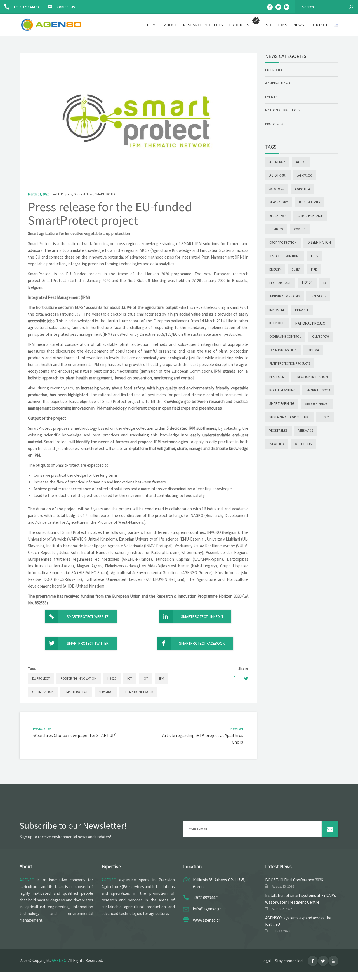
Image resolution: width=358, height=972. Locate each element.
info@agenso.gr (207, 909)
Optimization (43, 692)
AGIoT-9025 (276, 189)
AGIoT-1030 (304, 175)
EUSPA (296, 269)
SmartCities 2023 (318, 390)
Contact (319, 24)
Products (274, 123)
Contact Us (66, 6)
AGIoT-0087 (277, 175)
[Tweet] (243, 678)
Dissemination (319, 242)
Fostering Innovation (78, 678)
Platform (277, 377)
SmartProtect (76, 692)
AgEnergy (277, 162)
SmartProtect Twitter (88, 643)
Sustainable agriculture (289, 417)
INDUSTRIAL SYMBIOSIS (284, 296)
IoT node (276, 323)
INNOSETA (276, 309)
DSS (314, 256)
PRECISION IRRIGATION (312, 377)
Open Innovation (283, 350)
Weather (276, 444)
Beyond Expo (278, 202)
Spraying (105, 692)
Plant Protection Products (289, 363)
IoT (145, 678)
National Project (311, 323)
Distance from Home (284, 256)
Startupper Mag (316, 404)
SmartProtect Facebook (202, 643)
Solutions (277, 24)
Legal (266, 960)
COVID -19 (276, 229)
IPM (161, 678)
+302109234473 (26, 6)
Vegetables (278, 430)
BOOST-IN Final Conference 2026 (294, 879)
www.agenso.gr (206, 920)
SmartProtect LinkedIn (202, 616)
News (299, 24)
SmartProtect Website (88, 616)
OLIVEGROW (320, 337)
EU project (41, 678)
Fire (314, 269)
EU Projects (64, 194)
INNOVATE (302, 310)
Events (271, 97)
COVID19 (299, 229)
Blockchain (278, 216)
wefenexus (303, 444)
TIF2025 (325, 417)
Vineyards (305, 431)
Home (152, 24)
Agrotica (302, 189)
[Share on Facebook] (231, 678)
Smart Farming (281, 403)
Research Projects (203, 24)
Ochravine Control (285, 336)
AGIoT (301, 162)
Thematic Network (138, 692)
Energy (275, 269)
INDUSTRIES (318, 296)
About (170, 24)
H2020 (111, 678)
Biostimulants (309, 202)
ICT (129, 678)
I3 (324, 283)
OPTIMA (313, 350)
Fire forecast (280, 283)
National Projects (282, 110)
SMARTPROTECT (106, 194)
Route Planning (282, 390)
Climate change (310, 215)
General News (83, 194)
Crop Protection (283, 242)
